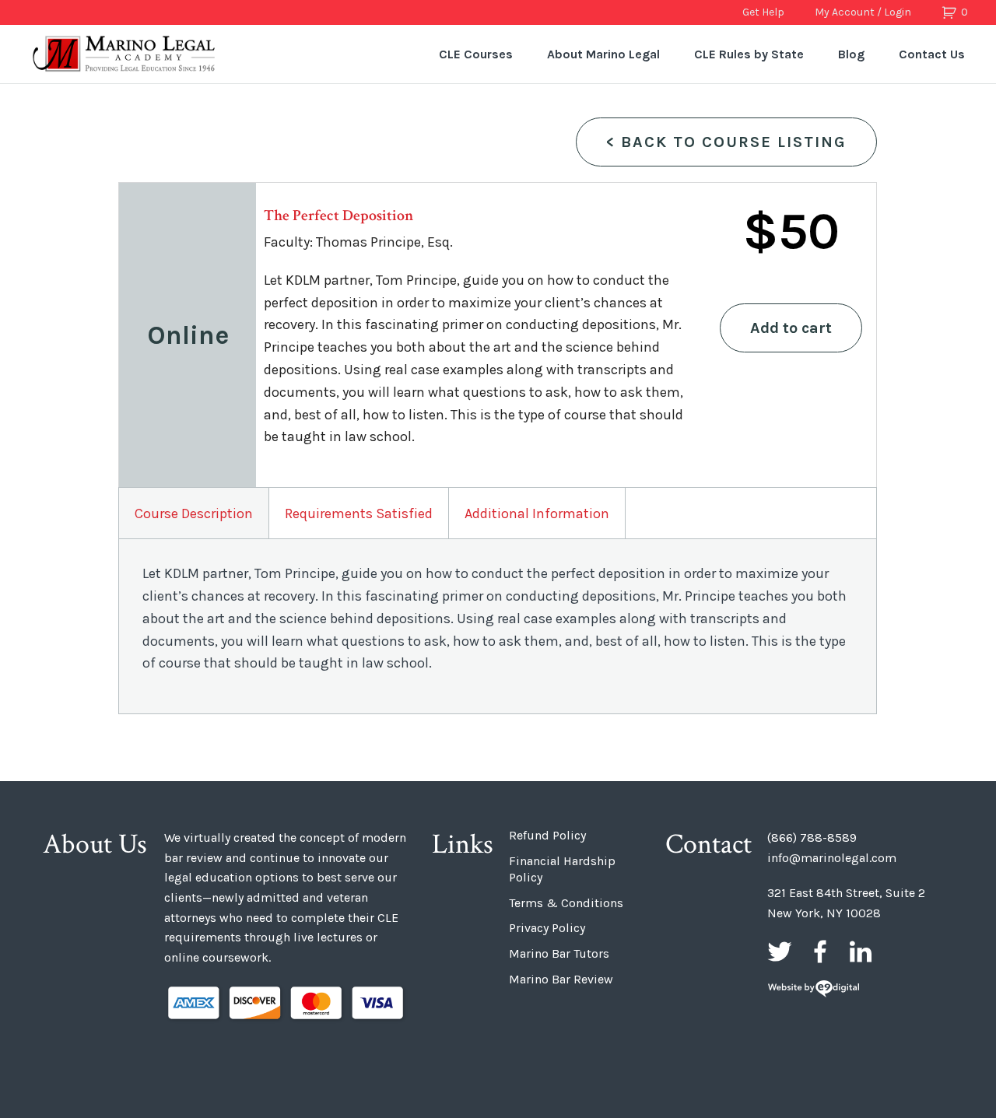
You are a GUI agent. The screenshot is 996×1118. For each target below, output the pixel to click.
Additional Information (537, 513)
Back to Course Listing (726, 142)
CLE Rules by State (749, 54)
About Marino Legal (603, 54)
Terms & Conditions (566, 902)
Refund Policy (547, 835)
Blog (851, 54)
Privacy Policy (547, 927)
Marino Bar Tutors (559, 953)
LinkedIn (860, 951)
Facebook (820, 951)
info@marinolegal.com (831, 857)
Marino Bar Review (561, 979)
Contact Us (932, 54)
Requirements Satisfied (359, 513)
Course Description (194, 513)
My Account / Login (863, 12)
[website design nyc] (813, 990)
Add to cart (791, 328)
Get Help (763, 12)
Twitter (779, 951)
